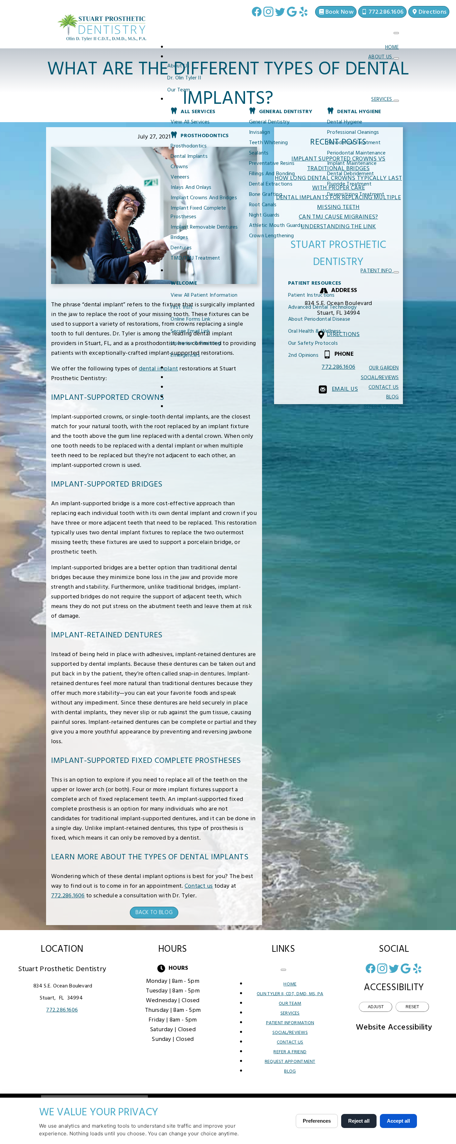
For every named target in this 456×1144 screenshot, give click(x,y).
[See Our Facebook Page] (257, 12)
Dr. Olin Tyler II (184, 78)
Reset (412, 1007)
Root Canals (263, 205)
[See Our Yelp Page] (303, 12)
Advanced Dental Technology (322, 307)
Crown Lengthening (271, 236)
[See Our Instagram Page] (268, 12)
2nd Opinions (303, 355)
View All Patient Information (204, 295)
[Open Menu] (396, 33)
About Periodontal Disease (319, 319)
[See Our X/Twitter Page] (280, 12)
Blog (392, 397)
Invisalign (259, 132)
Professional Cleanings (353, 132)
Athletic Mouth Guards (276, 225)
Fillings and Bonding (272, 174)
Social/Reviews (380, 378)
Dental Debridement (350, 174)
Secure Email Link (190, 331)
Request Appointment (290, 1062)
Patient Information (290, 1023)
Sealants (259, 153)
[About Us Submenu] (396, 58)
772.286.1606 (68, 896)
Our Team (178, 90)
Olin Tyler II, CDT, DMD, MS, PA (290, 994)
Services (382, 99)
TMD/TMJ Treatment (195, 258)
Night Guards (264, 215)
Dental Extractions (270, 184)
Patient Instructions (311, 295)
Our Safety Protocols (313, 343)
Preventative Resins (271, 163)
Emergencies (185, 355)
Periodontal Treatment (354, 142)
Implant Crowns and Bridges (204, 198)
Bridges (179, 237)
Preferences (317, 1121)
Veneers (180, 177)
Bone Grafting (265, 194)
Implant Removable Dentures (204, 227)
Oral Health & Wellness (314, 331)
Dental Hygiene (344, 122)
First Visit (182, 307)
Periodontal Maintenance (356, 153)
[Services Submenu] (396, 101)
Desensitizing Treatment (355, 194)
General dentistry (269, 122)
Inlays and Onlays (191, 187)
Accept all (398, 1121)
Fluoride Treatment (349, 184)
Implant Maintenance (352, 163)
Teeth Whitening (268, 142)
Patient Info (377, 271)
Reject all (359, 1121)
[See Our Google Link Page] (292, 12)
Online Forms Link (190, 319)
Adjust (376, 1007)
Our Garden (384, 368)
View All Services (190, 122)
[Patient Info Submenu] (396, 272)
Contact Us (384, 387)
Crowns (179, 167)
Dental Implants (189, 156)
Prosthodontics (189, 146)
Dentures (181, 248)
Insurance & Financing (196, 343)
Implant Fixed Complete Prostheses (198, 212)
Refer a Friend (381, 407)
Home (392, 47)
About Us (381, 57)
